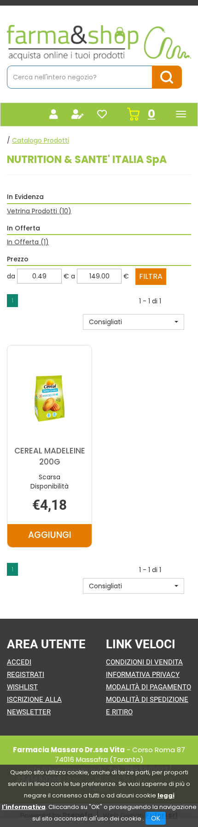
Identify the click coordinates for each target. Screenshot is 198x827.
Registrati (25, 674)
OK (155, 818)
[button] (133, 322)
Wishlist (22, 687)
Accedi (19, 662)
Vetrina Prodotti (39, 211)
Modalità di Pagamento (148, 687)
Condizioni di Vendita (144, 662)
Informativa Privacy (143, 674)
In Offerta (28, 242)
